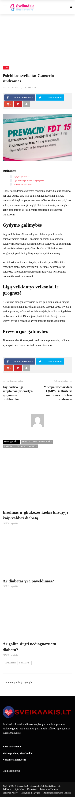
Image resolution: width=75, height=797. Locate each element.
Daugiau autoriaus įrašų (37, 441)
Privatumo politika (49, 789)
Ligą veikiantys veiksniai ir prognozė (29, 180)
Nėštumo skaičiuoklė (14, 759)
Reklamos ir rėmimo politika (57, 792)
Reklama (7, 789)
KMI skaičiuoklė (12, 746)
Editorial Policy (10, 792)
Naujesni (24, 663)
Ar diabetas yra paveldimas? (28, 581)
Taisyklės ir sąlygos (30, 792)
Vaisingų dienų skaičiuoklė (17, 753)
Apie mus (19, 789)
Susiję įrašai (11, 441)
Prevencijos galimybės (23, 184)
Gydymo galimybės (21, 176)
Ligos (6, 67)
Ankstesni (10, 663)
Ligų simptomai (11, 770)
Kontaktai (32, 789)
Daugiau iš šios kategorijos (20, 446)
